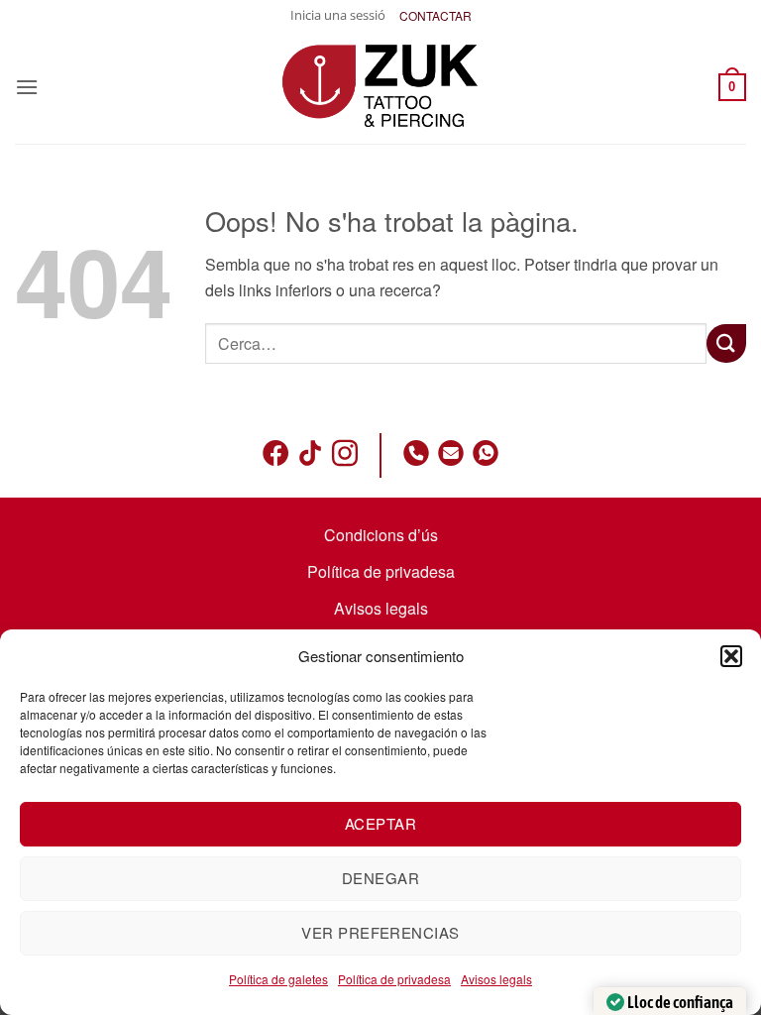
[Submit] (726, 343)
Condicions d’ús (381, 534)
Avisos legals (496, 978)
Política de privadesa (394, 978)
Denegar (380, 877)
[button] (731, 656)
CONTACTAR (435, 15)
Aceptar (380, 823)
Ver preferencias (380, 932)
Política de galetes (278, 978)
